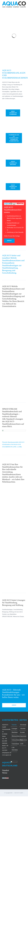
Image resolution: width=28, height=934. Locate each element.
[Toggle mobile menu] (25, 8)
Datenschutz (22, 740)
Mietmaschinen (14, 736)
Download (22, 724)
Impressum (22, 736)
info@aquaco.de (6, 752)
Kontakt (22, 732)
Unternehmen (14, 743)
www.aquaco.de (6, 755)
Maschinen (14, 732)
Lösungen (14, 728)
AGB (21, 743)
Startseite (14, 724)
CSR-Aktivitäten (14, 749)
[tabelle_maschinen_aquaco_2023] (14, 430)
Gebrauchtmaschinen (14, 740)
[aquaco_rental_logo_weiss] (14, 203)
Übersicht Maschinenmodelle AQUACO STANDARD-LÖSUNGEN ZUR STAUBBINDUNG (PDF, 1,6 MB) (13, 444)
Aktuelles (22, 728)
